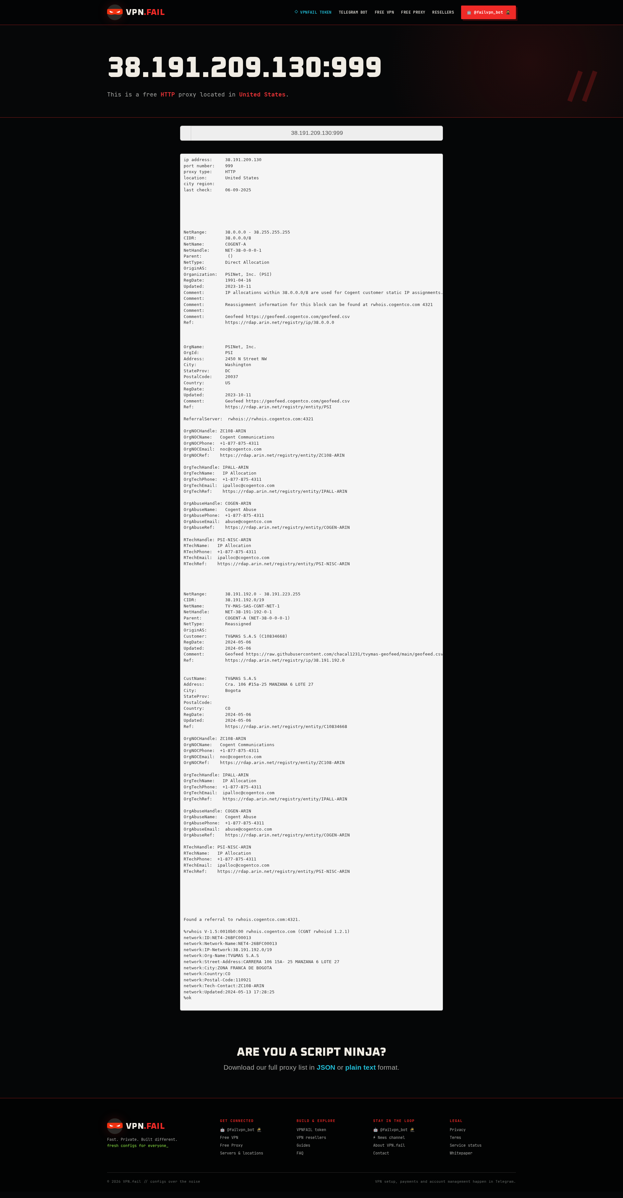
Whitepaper (461, 1153)
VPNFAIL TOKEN (313, 12)
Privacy (458, 1129)
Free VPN (384, 12)
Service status (466, 1145)
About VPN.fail (389, 1145)
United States (262, 94)
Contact (381, 1153)
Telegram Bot (353, 12)
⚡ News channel (389, 1137)
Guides (303, 1145)
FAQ (300, 1153)
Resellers (443, 12)
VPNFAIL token (311, 1129)
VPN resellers (311, 1137)
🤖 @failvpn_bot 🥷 (488, 12)
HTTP (168, 94)
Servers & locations (241, 1153)
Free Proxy (413, 12)
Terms (455, 1137)
